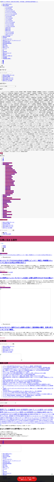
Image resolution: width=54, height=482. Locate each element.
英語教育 (27, 420)
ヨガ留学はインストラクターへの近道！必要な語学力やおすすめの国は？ (26, 278)
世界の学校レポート (39, 419)
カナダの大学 (8, 8)
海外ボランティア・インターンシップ (12, 40)
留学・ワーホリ (3, 253)
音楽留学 (33, 420)
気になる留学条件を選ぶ (6, 438)
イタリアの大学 (9, 20)
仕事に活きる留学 (7, 234)
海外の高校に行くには (8, 79)
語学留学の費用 (6, 76)
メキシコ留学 (39, 420)
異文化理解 (20, 423)
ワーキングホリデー (7, 39)
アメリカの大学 (9, 7)
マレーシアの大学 (9, 32)
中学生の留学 (21, 416)
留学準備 (4, 421)
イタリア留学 (10, 419)
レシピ (28, 421)
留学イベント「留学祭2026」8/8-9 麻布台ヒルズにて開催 (16, 371)
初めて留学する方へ (7, 4)
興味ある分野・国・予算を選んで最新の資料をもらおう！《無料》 (27, 478)
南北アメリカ (32, 416)
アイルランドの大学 (10, 11)
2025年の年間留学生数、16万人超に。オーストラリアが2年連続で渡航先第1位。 (22, 380)
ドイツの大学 (8, 19)
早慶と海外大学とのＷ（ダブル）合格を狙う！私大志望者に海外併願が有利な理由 (22, 381)
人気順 (4, 247)
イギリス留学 (14, 414)
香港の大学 (8, 30)
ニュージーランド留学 (17, 412)
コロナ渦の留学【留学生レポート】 (42, 423)
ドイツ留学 (25, 417)
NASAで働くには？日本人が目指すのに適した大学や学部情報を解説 (19, 374)
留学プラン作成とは (7, 55)
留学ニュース (6, 47)
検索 (1, 153)
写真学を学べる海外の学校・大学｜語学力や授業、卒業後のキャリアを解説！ (21, 382)
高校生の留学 (43, 412)
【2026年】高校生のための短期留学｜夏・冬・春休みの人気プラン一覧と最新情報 (22, 391)
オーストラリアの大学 (10, 12)
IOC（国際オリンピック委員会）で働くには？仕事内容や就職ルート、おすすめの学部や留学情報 (26, 370)
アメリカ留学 (40, 410)
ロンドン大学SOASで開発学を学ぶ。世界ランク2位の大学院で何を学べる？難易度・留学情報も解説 (26, 367)
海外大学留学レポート (14, 420)
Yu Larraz (5, 420)
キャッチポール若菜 (27, 423)
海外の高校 (25, 414)
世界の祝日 (46, 417)
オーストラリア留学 (44, 416)
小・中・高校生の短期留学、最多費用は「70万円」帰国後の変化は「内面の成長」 (22, 395)
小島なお (18, 417)
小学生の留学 (5, 423)
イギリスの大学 (9, 9)
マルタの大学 (8, 16)
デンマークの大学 (9, 23)
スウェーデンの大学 (10, 22)
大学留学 (26, 410)
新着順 (4, 245)
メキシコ (23, 421)
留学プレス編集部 (10, 410)
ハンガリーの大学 (9, 25)
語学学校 (46, 420)
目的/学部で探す (6, 41)
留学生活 (5, 44)
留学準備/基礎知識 (7, 43)
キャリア (5, 48)
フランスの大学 (9, 18)
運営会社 (5, 54)
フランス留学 (16, 421)
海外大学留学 (6, 5)
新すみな (34, 423)
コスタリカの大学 (9, 33)
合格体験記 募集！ (7, 58)
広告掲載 (5, 57)
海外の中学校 (35, 414)
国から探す (5, 46)
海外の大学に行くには (8, 77)
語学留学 (5, 37)
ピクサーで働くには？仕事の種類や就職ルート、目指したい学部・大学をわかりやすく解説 (24, 373)
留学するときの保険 (7, 80)
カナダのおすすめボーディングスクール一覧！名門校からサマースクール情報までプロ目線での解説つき (27, 394)
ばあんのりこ (19, 419)
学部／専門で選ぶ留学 (5, 287)
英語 (22, 420)
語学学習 (5, 51)
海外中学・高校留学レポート (36, 421)
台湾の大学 (8, 27)
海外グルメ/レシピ (7, 52)
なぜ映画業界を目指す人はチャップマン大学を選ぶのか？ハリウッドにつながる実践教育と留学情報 (26, 368)
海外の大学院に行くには (8, 75)
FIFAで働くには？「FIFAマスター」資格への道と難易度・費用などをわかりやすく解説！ (24, 375)
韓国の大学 (8, 29)
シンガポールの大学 (10, 26)
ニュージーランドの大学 (11, 13)
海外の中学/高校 (6, 36)
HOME (5, 232)
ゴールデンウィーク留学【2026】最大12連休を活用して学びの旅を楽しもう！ (21, 392)
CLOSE (2, 67)
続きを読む (2, 270)
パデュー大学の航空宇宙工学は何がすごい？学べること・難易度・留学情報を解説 (22, 366)
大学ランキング (9, 34)
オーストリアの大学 (10, 15)
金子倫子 (10, 421)
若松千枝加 (10, 417)
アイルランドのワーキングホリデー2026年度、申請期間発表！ (17, 396)
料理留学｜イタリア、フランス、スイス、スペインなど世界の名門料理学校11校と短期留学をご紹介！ (27, 384)
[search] (13, 230)
